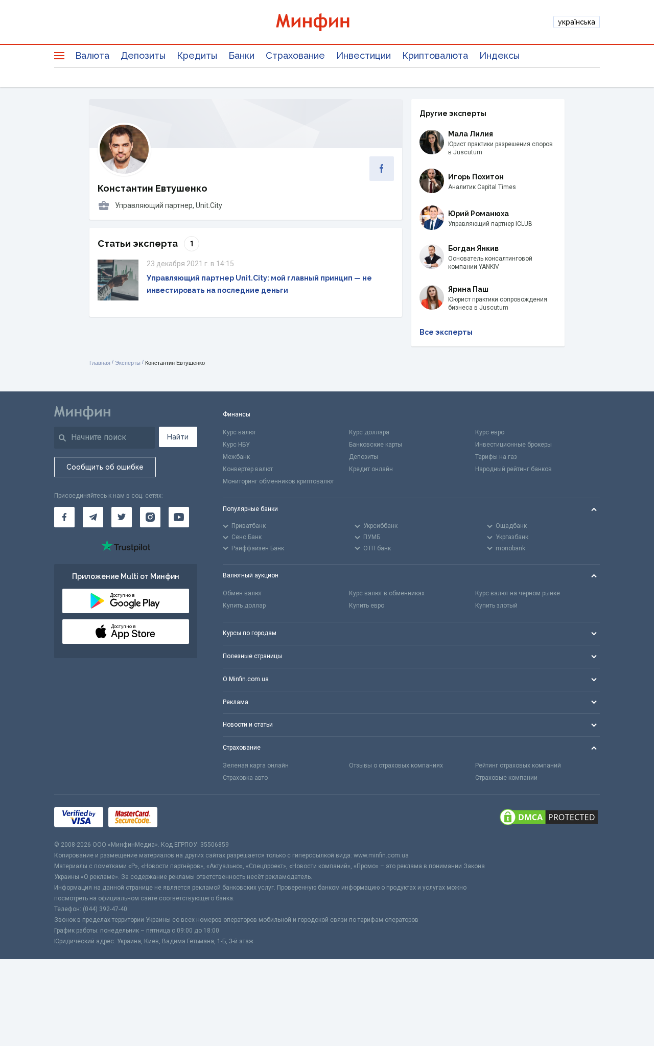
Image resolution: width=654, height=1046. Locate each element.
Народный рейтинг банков (513, 469)
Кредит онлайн (371, 469)
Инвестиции (363, 55)
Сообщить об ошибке (105, 467)
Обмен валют (242, 593)
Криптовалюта (435, 55)
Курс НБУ (236, 444)
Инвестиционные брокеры (513, 444)
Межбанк (236, 456)
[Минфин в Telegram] (93, 517)
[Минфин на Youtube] (179, 517)
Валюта (92, 55)
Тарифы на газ (496, 456)
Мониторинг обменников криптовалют (278, 481)
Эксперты (128, 363)
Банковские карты (375, 444)
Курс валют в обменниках (387, 593)
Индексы (499, 55)
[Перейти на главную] (327, 22)
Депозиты (143, 55)
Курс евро (489, 432)
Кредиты (197, 55)
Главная (99, 363)
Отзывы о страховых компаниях (396, 765)
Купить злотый (496, 605)
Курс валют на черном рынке (517, 593)
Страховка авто (245, 777)
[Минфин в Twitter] (121, 517)
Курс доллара (369, 432)
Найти (178, 437)
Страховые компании (506, 777)
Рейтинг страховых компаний (518, 765)
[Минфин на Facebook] (64, 517)
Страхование (295, 55)
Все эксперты (446, 332)
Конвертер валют (248, 469)
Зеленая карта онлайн (256, 765)
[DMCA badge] (549, 817)
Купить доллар (244, 605)
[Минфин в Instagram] (150, 517)
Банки (241, 55)
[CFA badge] (185, 817)
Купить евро (366, 605)
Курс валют (239, 432)
